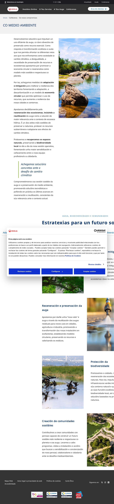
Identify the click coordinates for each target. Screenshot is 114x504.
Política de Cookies (73, 256)
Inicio (5, 18)
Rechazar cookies (24, 271)
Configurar (56, 271)
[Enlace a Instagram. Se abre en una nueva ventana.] (105, 482)
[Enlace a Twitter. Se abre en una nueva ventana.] (102, 482)
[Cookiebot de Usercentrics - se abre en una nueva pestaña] (95, 231)
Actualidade (87, 2)
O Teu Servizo (45, 9)
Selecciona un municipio (15, 2)
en (57, 2)
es (54, 2)
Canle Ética (69, 481)
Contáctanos (105, 2)
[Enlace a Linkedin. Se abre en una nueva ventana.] (108, 482)
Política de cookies (54, 481)
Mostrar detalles (94, 264)
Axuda (96, 2)
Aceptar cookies (89, 271)
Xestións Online (30, 9)
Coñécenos (71, 9)
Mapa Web (9, 481)
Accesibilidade (10, 484)
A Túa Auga (59, 9)
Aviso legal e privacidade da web (29, 481)
